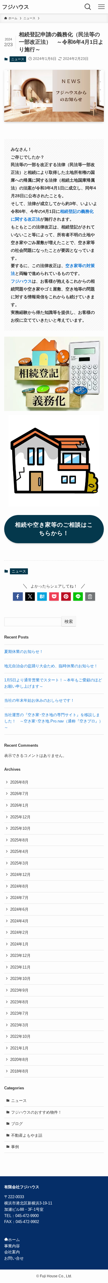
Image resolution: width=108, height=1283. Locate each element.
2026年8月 (19, 782)
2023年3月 (19, 1025)
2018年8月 (19, 1071)
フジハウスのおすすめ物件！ (36, 1112)
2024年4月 (19, 921)
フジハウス (15, 7)
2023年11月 (20, 967)
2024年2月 (19, 932)
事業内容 (12, 1246)
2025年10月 (20, 828)
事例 (15, 1147)
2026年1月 (19, 805)
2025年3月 (19, 863)
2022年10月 (20, 1036)
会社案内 (12, 1252)
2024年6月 (19, 909)
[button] (17, 596)
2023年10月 (20, 978)
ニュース (17, 59)
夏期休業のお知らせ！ (23, 651)
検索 (68, 621)
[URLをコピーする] (90, 596)
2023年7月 (19, 1013)
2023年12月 (20, 955)
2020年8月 (19, 1059)
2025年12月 (20, 817)
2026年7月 (19, 793)
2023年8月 (19, 1002)
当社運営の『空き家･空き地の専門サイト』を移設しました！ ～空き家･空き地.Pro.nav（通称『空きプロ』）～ (53, 721)
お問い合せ (14, 1258)
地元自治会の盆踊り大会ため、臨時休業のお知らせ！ (51, 666)
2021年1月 (19, 1048)
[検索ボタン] (87, 6)
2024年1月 (19, 944)
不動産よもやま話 (26, 1135)
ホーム (14, 1239)
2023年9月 (19, 990)
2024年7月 (19, 897)
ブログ (17, 1123)
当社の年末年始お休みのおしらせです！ (39, 700)
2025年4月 (19, 851)
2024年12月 (20, 874)
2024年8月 (19, 886)
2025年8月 (19, 840)
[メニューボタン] (101, 6)
